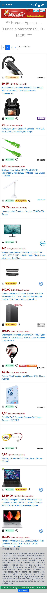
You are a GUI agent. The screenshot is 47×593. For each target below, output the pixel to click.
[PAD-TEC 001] (12, 353)
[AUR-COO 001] (12, 106)
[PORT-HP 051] (12, 518)
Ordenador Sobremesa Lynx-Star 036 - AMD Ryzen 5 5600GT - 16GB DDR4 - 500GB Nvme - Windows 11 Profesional (23, 338)
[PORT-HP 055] (12, 477)
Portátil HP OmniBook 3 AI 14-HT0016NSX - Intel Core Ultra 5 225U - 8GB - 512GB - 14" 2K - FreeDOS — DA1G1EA (23, 544)
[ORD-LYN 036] (12, 312)
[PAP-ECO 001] (12, 394)
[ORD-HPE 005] (12, 271)
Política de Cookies (21, 574)
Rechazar (23, 590)
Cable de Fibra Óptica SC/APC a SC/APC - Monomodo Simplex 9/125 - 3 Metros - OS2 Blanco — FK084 (23, 173)
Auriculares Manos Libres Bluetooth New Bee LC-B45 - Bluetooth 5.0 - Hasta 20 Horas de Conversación (23, 90)
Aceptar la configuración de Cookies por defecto (23, 587)
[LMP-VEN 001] (12, 188)
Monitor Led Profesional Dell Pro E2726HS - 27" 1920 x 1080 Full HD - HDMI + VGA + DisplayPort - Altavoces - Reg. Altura (23, 255)
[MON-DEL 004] (12, 230)
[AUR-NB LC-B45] (12, 65)
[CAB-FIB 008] (12, 147)
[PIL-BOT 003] (12, 436)
